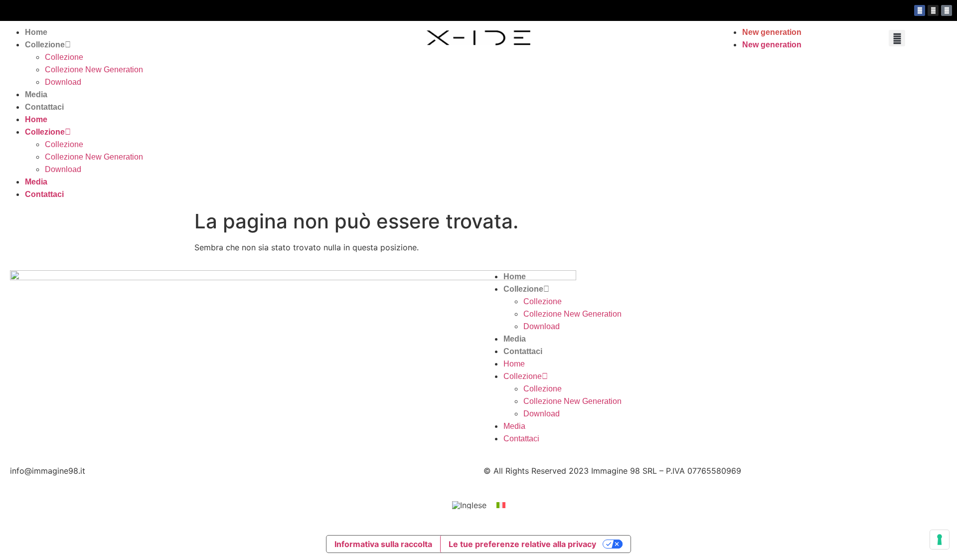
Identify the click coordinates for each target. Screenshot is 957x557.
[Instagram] (933, 10)
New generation (771, 32)
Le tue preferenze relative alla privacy (522, 544)
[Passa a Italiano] (500, 505)
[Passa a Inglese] (469, 505)
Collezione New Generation (94, 69)
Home (36, 32)
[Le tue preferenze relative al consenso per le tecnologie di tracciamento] (939, 539)
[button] (897, 38)
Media (36, 94)
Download (63, 82)
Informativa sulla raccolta (383, 544)
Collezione (45, 44)
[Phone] (946, 10)
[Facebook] (919, 10)
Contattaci (44, 107)
